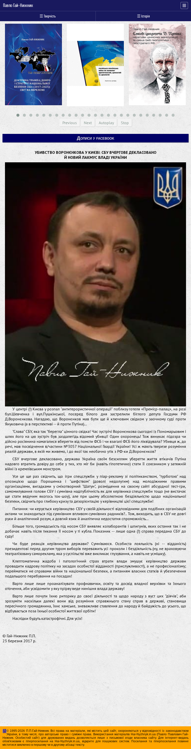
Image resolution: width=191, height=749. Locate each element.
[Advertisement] (95, 694)
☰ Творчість (48, 16)
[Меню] (184, 5)
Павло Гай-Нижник (18, 5)
